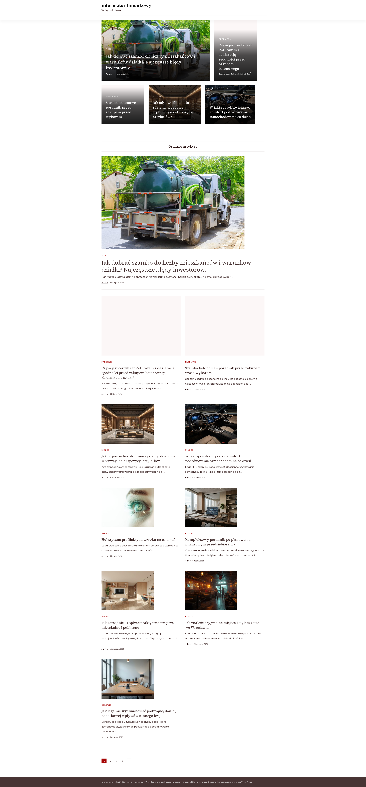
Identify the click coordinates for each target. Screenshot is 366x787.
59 (123, 761)
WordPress (246, 782)
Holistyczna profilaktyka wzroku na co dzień (138, 539)
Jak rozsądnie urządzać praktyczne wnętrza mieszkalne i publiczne (138, 625)
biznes (157, 96)
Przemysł (225, 39)
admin (109, 74)
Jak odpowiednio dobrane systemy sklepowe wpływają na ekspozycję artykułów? (174, 109)
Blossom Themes (216, 782)
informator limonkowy (126, 5)
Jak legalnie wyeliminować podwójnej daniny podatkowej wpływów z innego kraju (139, 713)
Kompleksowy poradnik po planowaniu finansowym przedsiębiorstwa (218, 542)
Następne (129, 761)
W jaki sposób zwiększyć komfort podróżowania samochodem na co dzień (230, 112)
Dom (108, 49)
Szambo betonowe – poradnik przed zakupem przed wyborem (122, 109)
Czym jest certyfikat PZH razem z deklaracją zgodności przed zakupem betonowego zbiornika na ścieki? (235, 59)
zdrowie (106, 705)
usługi (213, 101)
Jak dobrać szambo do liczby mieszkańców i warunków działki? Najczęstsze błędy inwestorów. (150, 62)
